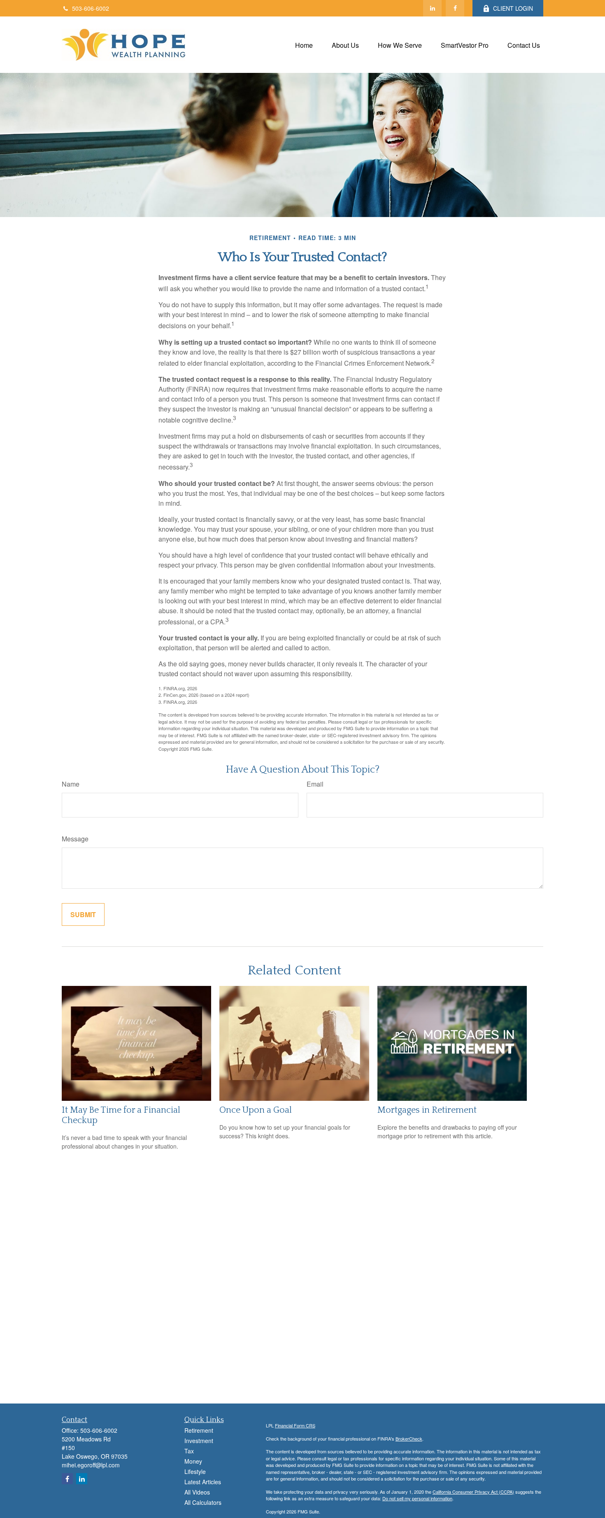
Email (315, 784)
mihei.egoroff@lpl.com (91, 1465)
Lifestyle (195, 1471)
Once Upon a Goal (255, 1110)
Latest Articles (202, 1482)
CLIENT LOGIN (513, 8)
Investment (198, 1440)
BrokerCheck (409, 1438)
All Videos (197, 1492)
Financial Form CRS (295, 1425)
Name (70, 784)
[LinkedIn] (432, 8)
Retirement (198, 1430)
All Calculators (202, 1502)
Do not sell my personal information (417, 1498)
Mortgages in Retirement (427, 1110)
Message (75, 838)
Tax (189, 1451)
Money (193, 1461)
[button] (304, 44)
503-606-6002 (90, 8)
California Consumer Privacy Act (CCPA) (473, 1491)
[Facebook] (455, 8)
